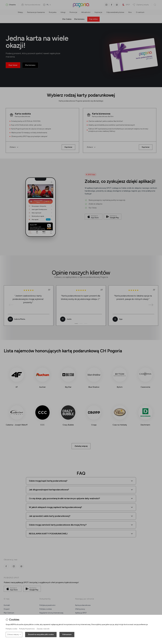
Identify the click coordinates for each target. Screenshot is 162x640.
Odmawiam (67, 634)
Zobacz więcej (13, 634)
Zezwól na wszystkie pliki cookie (41, 634)
